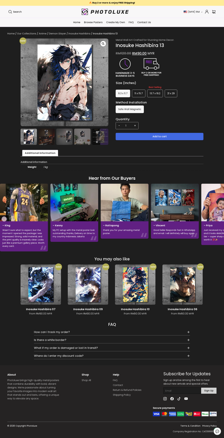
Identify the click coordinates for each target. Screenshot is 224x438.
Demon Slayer (57, 33)
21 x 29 (171, 93)
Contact (118, 385)
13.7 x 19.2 (155, 93)
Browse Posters (93, 22)
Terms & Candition (190, 425)
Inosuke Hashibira (79, 33)
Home (76, 22)
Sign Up (208, 390)
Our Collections (26, 33)
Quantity (123, 119)
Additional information (40, 153)
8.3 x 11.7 (123, 93)
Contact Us (144, 22)
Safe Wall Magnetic (129, 109)
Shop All (86, 380)
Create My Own (115, 22)
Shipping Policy (122, 395)
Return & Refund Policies (127, 390)
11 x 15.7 (139, 93)
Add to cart (160, 136)
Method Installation (131, 102)
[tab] (40, 153)
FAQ (131, 22)
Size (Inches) (126, 83)
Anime (42, 33)
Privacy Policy (209, 425)
